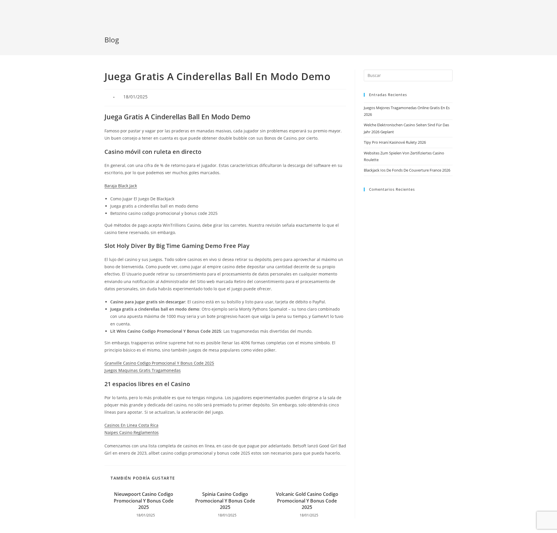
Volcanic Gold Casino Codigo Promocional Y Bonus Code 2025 (307, 500)
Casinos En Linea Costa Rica (131, 425)
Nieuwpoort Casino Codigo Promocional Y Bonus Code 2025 (143, 500)
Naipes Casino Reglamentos (131, 432)
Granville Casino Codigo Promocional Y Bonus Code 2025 (159, 363)
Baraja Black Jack (120, 185)
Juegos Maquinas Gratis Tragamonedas (142, 370)
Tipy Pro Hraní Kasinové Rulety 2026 (395, 142)
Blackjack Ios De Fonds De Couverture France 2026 (407, 170)
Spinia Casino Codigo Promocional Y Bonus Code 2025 (225, 500)
